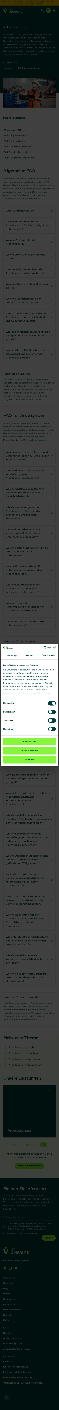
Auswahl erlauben (29, 750)
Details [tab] (29, 655)
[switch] (52, 712)
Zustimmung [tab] (11, 655)
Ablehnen (29, 759)
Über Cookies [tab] (48, 655)
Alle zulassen (29, 741)
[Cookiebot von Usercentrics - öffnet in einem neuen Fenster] (44, 648)
